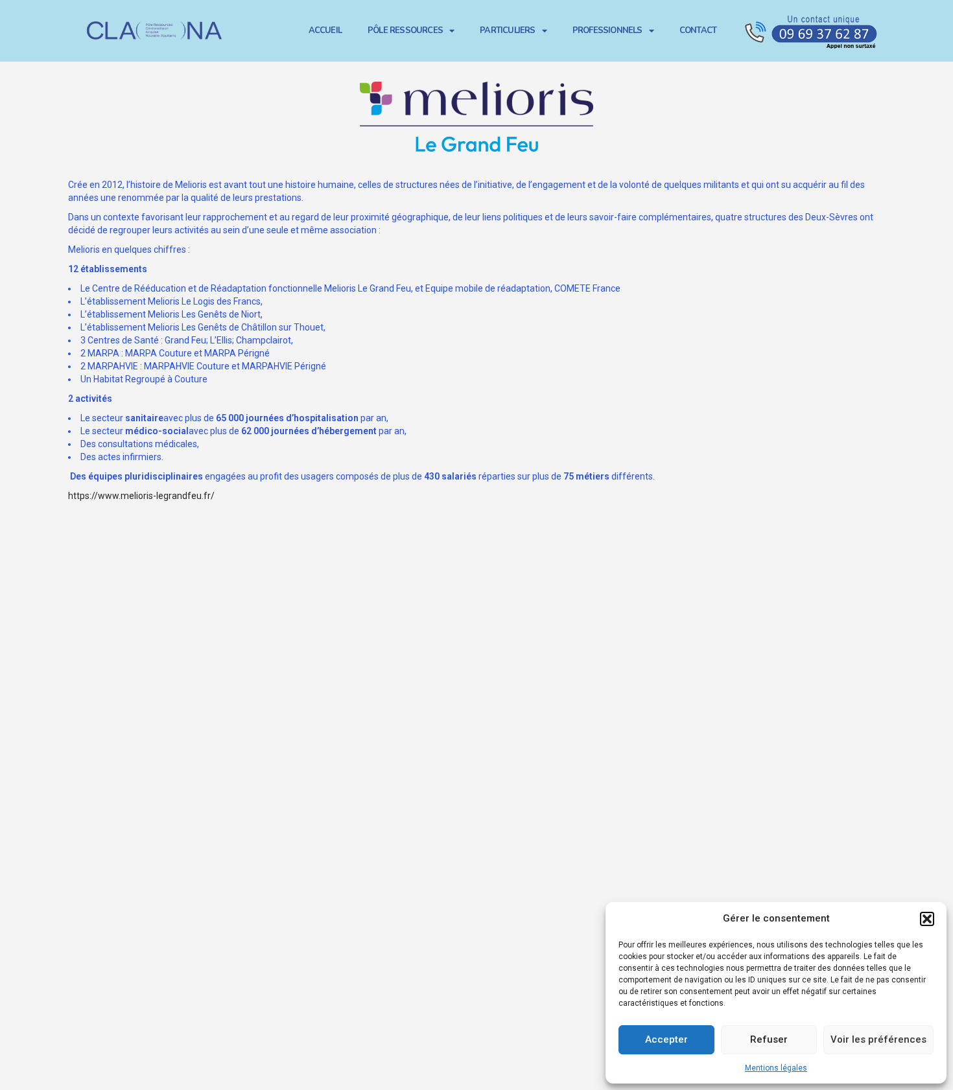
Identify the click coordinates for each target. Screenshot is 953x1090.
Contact (697, 30)
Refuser (769, 1039)
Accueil (325, 30)
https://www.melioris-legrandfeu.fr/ (141, 496)
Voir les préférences (878, 1039)
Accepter (666, 1039)
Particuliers (507, 30)
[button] (927, 918)
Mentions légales (776, 1068)
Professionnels (607, 30)
